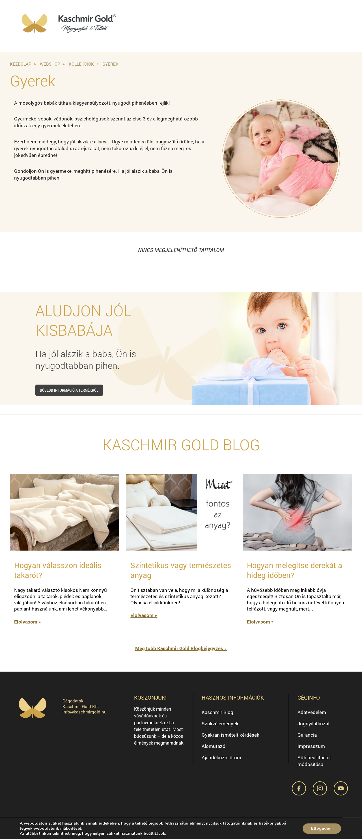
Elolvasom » (27, 621)
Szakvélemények (220, 723)
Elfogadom (322, 828)
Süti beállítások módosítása (314, 760)
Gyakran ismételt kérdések (230, 735)
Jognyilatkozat (314, 723)
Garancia (307, 735)
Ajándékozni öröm (221, 757)
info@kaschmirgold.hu (85, 712)
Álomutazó (213, 746)
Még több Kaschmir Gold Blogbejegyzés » (181, 648)
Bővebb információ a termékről (69, 390)
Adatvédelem (312, 712)
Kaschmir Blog (217, 712)
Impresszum (311, 746)
